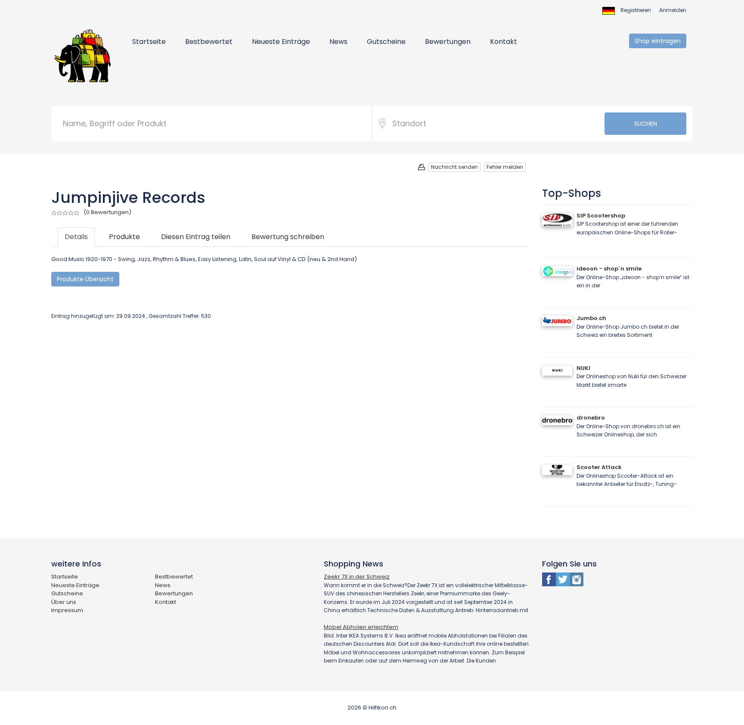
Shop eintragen (658, 41)
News (338, 42)
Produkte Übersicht (85, 279)
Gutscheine (386, 42)
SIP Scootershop (601, 216)
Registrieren (635, 10)
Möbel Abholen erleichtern (361, 627)
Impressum (67, 610)
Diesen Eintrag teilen (195, 237)
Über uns (63, 602)
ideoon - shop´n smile (609, 268)
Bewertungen (448, 42)
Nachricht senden (454, 167)
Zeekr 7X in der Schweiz (357, 577)
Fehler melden (505, 167)
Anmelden (672, 10)
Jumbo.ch (591, 318)
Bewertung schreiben (287, 237)
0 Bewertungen (107, 212)
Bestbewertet (208, 42)
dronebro (591, 418)
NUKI (583, 368)
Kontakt (503, 42)
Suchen (645, 123)
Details (76, 237)
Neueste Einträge (281, 42)
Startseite (149, 42)
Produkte (124, 237)
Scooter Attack (599, 467)
